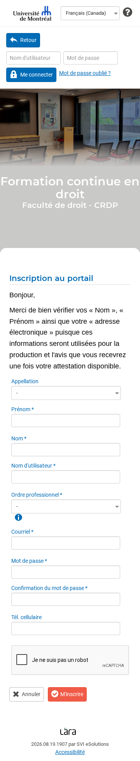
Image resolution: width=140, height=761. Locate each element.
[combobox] (90, 13)
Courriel (22, 532)
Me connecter (36, 75)
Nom (18, 438)
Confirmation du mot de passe (49, 588)
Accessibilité (70, 752)
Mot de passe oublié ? (85, 73)
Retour (28, 40)
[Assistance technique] (127, 13)
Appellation (24, 381)
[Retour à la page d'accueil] (31, 13)
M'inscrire (71, 694)
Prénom (22, 409)
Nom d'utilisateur (33, 466)
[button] (17, 516)
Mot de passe (29, 561)
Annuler (31, 694)
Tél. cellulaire (26, 617)
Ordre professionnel (36, 495)
